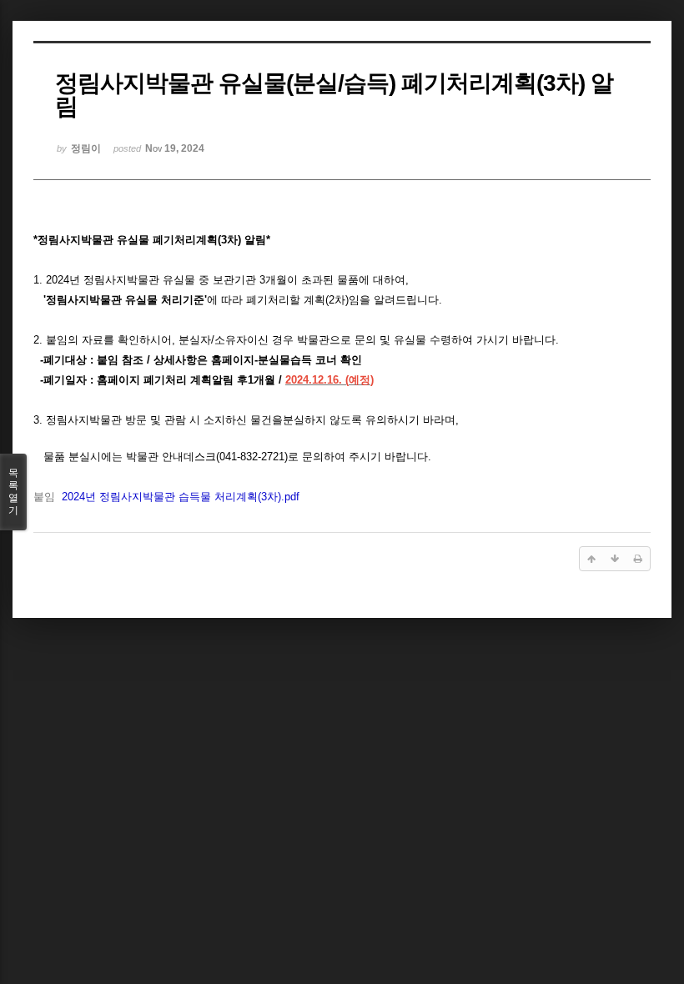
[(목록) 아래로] (614, 558)
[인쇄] (638, 558)
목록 (13, 491)
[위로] (591, 558)
